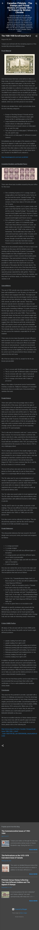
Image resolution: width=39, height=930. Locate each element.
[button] (36, 36)
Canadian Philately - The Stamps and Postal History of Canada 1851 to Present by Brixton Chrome (19, 8)
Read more (33, 849)
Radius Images (23, 913)
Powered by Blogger (20, 909)
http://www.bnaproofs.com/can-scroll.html (15, 157)
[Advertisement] (19, 806)
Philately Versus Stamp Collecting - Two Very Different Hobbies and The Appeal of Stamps (16, 882)
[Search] (36, 4)
